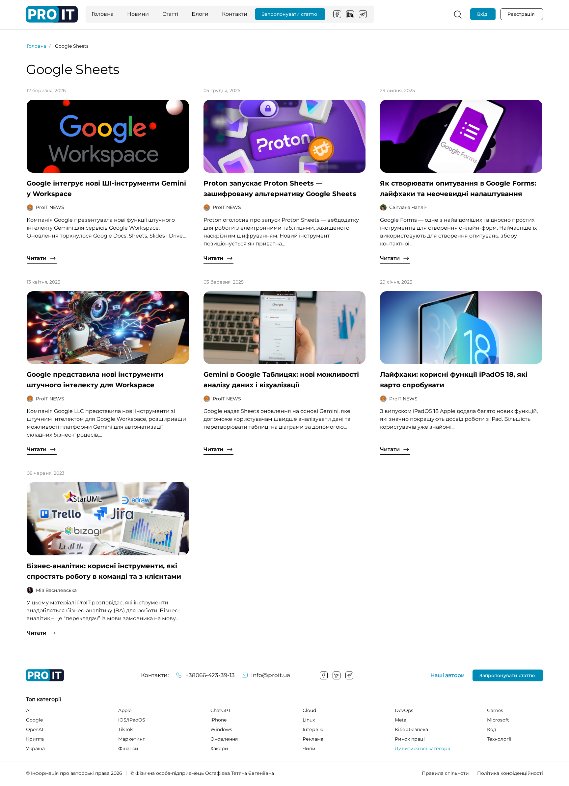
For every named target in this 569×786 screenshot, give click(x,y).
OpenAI (34, 729)
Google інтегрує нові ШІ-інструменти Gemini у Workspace (106, 188)
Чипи (309, 748)
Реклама (313, 739)
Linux (309, 720)
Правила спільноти (445, 773)
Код (491, 729)
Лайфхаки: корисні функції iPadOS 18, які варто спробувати (454, 379)
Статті (170, 14)
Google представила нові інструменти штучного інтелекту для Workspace (95, 379)
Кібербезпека (411, 729)
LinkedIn (350, 14)
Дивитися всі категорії (422, 748)
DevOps (404, 710)
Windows (221, 729)
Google (34, 720)
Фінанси (128, 748)
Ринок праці (410, 739)
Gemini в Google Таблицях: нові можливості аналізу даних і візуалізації (281, 379)
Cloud (309, 710)
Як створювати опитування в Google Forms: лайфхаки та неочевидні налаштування (458, 188)
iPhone (218, 720)
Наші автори (447, 675)
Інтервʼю (313, 729)
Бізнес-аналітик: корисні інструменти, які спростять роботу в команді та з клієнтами (104, 571)
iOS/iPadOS (131, 720)
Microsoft (498, 720)
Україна (35, 748)
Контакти (234, 14)
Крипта (35, 739)
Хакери (219, 748)
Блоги (200, 14)
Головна (103, 14)
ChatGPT (220, 710)
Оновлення (224, 739)
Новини (138, 14)
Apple (124, 710)
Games (495, 710)
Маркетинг (131, 739)
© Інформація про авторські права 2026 (74, 773)
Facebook (337, 14)
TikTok (125, 729)
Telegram (363, 14)
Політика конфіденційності (510, 773)
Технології (499, 739)
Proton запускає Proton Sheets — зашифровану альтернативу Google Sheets (279, 188)
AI (28, 710)
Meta (400, 720)
